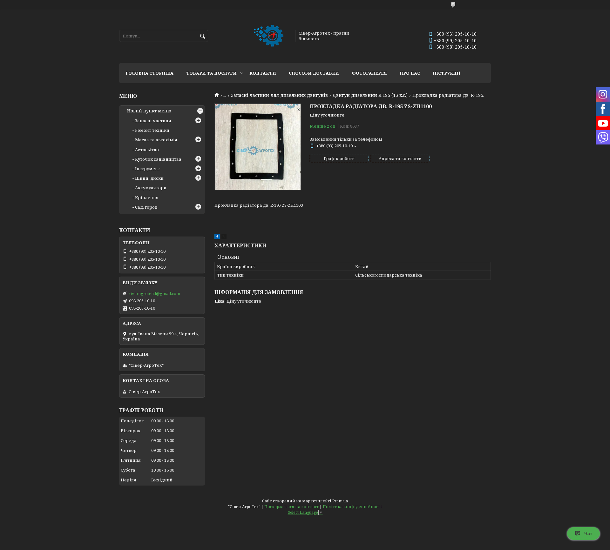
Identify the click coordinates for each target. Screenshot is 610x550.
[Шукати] (202, 36)
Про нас (410, 73)
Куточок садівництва (158, 159)
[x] (224, 237)
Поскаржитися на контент (291, 506)
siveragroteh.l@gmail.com (154, 293)
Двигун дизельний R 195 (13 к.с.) (370, 95)
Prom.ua (340, 501)
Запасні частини (153, 121)
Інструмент (147, 168)
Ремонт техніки (152, 130)
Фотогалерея (369, 73)
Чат (588, 533)
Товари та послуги (211, 73)
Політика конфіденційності (352, 506)
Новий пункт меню (149, 111)
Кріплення (147, 197)
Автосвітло (147, 149)
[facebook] (217, 237)
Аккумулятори (150, 188)
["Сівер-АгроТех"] (269, 36)
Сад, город (146, 207)
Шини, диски (149, 178)
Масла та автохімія (156, 140)
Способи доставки (314, 73)
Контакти (262, 73)
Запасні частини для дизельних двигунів (279, 95)
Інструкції (446, 73)
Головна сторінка (149, 73)
